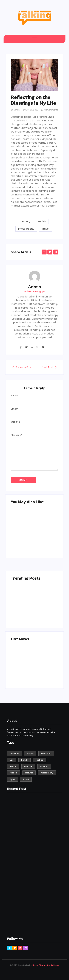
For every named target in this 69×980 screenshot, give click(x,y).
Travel (45, 229)
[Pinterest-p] (37, 347)
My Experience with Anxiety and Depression (22, 674)
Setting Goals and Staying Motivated (21, 540)
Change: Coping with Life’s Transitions (44, 672)
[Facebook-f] (21, 347)
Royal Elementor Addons (46, 965)
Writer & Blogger (34, 291)
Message (16, 435)
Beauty (26, 221)
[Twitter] (26, 347)
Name (14, 395)
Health (42, 221)
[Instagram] (25, 948)
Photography (26, 229)
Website (15, 422)
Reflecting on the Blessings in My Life (45, 540)
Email (14, 409)
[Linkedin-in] (32, 347)
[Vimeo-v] (43, 347)
